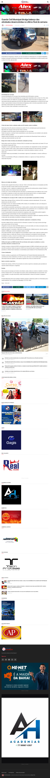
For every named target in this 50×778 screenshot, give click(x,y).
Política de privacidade (20, 772)
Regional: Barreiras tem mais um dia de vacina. (12, 352)
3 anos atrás (17, 25)
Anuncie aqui (4, 772)
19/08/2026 (28, 309)
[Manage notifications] (3, 775)
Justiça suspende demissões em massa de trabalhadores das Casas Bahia (22, 591)
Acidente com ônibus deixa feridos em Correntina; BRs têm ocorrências (19, 371)
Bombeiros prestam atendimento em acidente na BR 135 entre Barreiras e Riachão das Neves (24, 358)
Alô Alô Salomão (9, 25)
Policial (22, 25)
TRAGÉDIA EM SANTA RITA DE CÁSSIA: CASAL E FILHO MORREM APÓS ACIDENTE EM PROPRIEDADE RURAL (26, 362)
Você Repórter (11, 772)
